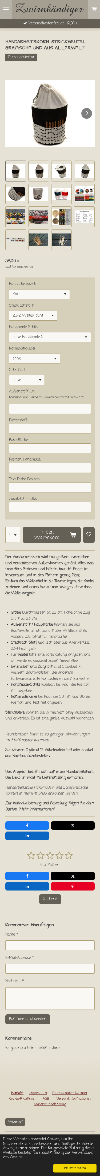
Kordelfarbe (18, 440)
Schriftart (17, 370)
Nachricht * (14, 981)
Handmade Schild (23, 327)
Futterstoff (18, 420)
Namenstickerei (22, 348)
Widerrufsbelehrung (50, 1104)
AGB (46, 1098)
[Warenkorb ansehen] (94, 9)
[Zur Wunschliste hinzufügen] (89, 535)
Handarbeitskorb (22, 284)
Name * (11, 934)
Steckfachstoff (21, 306)
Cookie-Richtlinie (21, 1098)
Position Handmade (25, 459)
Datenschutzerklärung (69, 1093)
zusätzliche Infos (23, 499)
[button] (15, 171)
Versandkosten (22, 267)
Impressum (38, 1093)
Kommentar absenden (27, 1019)
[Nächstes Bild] (86, 113)
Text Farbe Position (24, 479)
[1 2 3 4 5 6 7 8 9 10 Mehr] (12, 535)
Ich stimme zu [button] (75, 1168)
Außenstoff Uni (22, 391)
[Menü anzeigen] (6, 9)
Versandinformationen (74, 1098)
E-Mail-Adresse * (19, 958)
